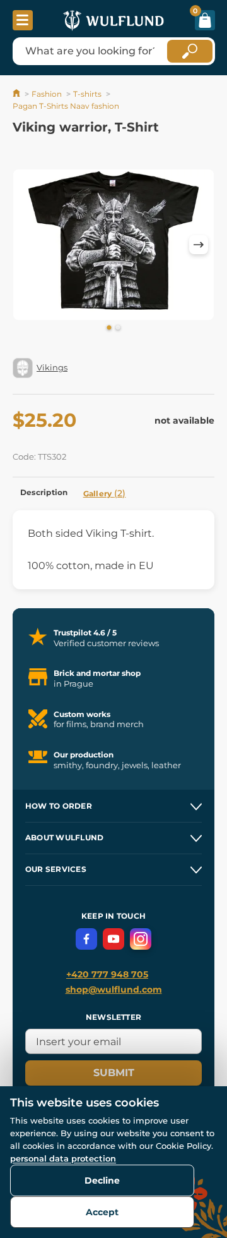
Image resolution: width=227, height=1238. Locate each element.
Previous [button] (28, 244)
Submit (113, 1073)
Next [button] (198, 244)
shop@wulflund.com (114, 989)
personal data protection (63, 1158)
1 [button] (109, 328)
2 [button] (117, 328)
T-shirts (87, 94)
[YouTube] (113, 939)
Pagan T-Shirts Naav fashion (66, 106)
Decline (102, 1180)
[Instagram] (140, 939)
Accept (102, 1212)
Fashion (47, 94)
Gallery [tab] (104, 493)
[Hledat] (189, 51)
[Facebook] (86, 939)
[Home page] (17, 94)
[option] (113, 244)
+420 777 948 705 (107, 974)
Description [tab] (44, 492)
